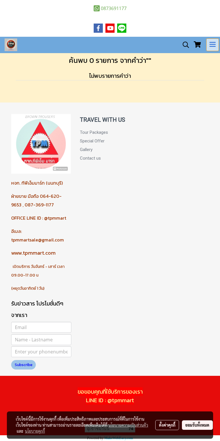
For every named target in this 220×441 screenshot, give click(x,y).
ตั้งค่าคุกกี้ (167, 425)
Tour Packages (94, 132)
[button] (184, 45)
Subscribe (23, 365)
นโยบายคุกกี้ (35, 431)
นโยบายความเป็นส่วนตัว (128, 425)
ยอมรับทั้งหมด (197, 425)
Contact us (90, 158)
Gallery (86, 149)
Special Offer (92, 141)
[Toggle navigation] (212, 44)
